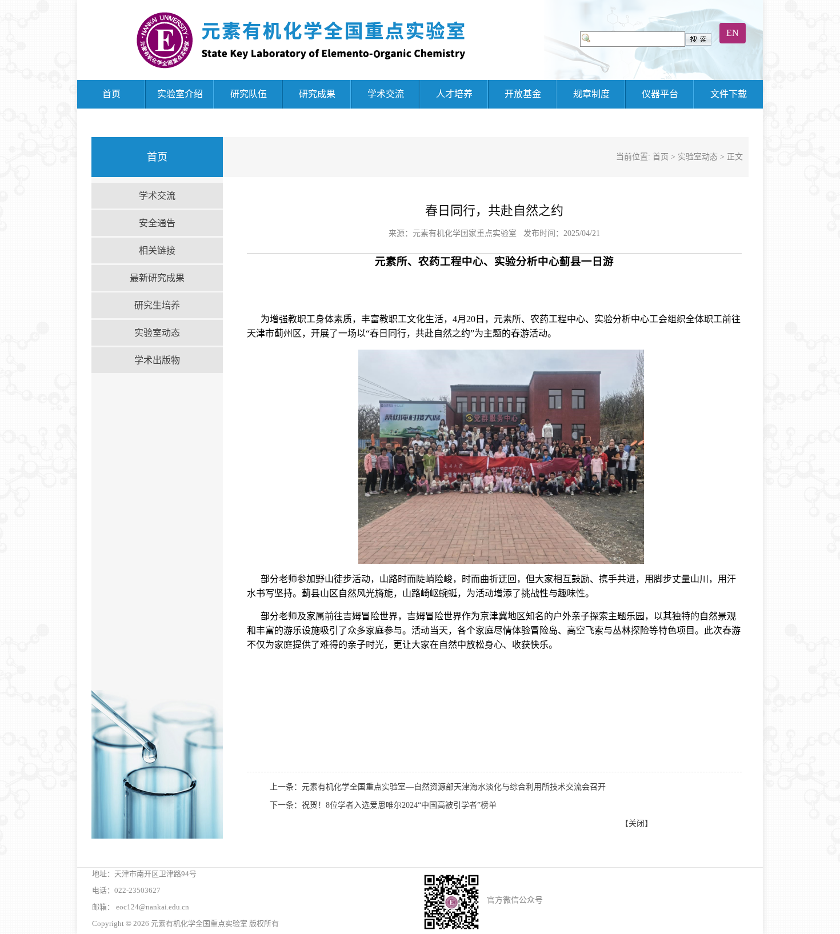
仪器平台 (660, 94)
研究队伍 (248, 94)
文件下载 (728, 94)
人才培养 (454, 94)
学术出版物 (157, 360)
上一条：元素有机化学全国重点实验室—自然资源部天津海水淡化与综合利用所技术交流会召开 (438, 787)
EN (732, 33)
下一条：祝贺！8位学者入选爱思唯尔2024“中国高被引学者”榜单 (383, 805)
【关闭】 (637, 823)
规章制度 (591, 94)
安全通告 (157, 223)
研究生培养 (157, 305)
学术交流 (385, 94)
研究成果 (317, 94)
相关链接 (157, 250)
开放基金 (523, 94)
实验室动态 (157, 333)
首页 (111, 94)
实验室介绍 (180, 94)
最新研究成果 (157, 278)
